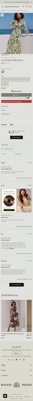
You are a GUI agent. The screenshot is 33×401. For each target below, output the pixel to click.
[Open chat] (5, 396)
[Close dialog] (30, 189)
